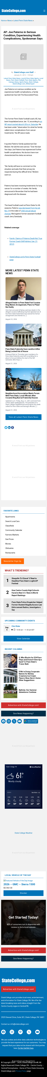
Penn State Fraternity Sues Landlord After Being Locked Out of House (23, 350)
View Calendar (23, 639)
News (10, 21)
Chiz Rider (16, 626)
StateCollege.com (19, 84)
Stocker (23, 893)
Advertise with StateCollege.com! (23, 705)
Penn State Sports (31, 80)
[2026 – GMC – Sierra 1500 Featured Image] (18, 881)
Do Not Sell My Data (25, 1048)
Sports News (23, 82)
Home (3, 21)
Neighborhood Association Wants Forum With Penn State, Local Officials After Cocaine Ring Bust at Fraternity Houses (22, 395)
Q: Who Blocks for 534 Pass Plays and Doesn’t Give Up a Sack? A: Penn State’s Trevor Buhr (30, 661)
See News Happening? (23, 713)
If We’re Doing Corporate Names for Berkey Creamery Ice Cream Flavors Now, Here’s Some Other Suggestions (29, 676)
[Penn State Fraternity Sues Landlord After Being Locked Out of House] (23, 335)
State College (33, 82)
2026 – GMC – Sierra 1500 (19, 884)
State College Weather (23, 833)
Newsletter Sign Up (12, 561)
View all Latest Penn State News (23, 417)
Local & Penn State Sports (30, 78)
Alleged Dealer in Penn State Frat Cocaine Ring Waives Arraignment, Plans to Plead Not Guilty (23, 305)
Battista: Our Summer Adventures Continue (28, 691)
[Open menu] (44, 10)
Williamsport (30, 84)
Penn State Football (17, 80)
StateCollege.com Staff (24, 72)
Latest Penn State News (23, 21)
